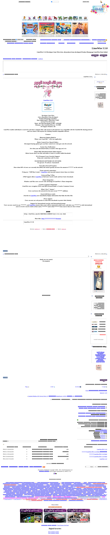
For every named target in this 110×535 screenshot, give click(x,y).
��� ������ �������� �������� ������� (75, 494)
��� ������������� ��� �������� (44, 487)
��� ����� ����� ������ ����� (82, 490)
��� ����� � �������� (20, 487)
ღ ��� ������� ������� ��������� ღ (35, 483)
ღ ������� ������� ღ (76, 500)
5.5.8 (106, 393)
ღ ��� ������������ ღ (78, 486)
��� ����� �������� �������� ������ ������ (50, 490)
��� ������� (55, 483)
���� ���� (23, 466)
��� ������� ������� (59, 486)
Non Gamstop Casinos (53, 531)
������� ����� (47, 43)
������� (102, 43)
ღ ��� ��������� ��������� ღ (47, 482)
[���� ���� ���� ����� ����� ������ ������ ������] (24, 20)
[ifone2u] (31, 522)
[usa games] (78, 522)
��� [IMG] (103, 432)
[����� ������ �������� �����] (70, 20)
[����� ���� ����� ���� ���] (60, 20)
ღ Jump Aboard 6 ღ (103, 499)
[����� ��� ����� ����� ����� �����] (39, 20)
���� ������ (30, 41)
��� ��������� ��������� (14, 486)
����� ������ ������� (22, 490)
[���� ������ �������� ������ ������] (80, 36)
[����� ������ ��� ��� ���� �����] (75, 20)
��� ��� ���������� (73, 488)
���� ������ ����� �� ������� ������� (100, 357)
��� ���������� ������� (41, 495)
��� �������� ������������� (38, 486)
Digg (26, 386)
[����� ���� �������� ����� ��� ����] (34, 20)
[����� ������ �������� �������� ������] (85, 20)
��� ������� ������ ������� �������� (70, 492)
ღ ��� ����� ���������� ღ (95, 485)
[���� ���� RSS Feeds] (44, 466)
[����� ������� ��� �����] (30, 36)
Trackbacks (102, 435)
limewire (102, 393)
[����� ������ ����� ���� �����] (65, 20)
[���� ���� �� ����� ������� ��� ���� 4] (29, 20)
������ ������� (99, 440)
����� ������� (30, 59)
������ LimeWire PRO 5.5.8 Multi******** (94, 451)
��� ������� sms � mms (99, 494)
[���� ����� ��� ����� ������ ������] (46, 36)
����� (61, 43)
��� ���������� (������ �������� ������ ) (70, 495)
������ (4, 466)
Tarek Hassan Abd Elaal (63, 525)
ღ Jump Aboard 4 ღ (8, 499)
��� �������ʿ (9, 39)
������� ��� (35, 466)
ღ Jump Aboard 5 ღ (17, 499)
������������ (86, 43)
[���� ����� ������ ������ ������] (63, 36)
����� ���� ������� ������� (55, 500)
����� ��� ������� (12, 59)
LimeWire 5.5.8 (48, 100)
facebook (77, 386)
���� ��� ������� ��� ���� (92, 408)
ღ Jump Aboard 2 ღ (93, 498)
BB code (104, 429)
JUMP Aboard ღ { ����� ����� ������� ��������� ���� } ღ (59, 498)
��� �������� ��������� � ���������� (66, 493)
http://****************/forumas (51, 218)
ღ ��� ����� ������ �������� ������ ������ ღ (57, 489)
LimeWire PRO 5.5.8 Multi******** (98, 454)
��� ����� (94, 1)
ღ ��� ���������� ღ (53, 485)
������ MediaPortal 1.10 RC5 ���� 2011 (62, 396)
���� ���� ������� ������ (20, 43)
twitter (52, 386)
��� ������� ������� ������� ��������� (32, 493)
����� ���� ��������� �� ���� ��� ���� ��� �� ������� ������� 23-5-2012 (100, 360)
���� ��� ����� (48, 525)
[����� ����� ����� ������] (44, 20)
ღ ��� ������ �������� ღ (82, 483)
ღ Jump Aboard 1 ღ (84, 498)
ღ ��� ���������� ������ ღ (71, 482)
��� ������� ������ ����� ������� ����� (40, 494)
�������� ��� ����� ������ (92, 413)
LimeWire (44, 172)
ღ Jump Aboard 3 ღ (103, 498)
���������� (101, 431)
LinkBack (40, 58)
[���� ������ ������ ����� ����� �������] (80, 20)
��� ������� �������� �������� (41, 492)
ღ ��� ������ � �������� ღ (93, 488)
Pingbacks (102, 436)
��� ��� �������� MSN (67, 487)
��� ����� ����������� (54, 488)
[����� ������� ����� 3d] (55, 20)
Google (104, 386)
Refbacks (103, 438)
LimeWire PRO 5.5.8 (102, 449)
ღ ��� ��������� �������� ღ (73, 485)
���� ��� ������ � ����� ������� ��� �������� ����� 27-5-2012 (100, 354)
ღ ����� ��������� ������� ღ (76, 39)
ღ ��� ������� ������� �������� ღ (30, 485)
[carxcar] (55, 522)
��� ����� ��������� (50, 39)
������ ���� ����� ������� (91, 406)
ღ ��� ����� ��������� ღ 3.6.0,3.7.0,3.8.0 (17, 495)
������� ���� (99, 39)
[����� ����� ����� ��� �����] (49, 20)
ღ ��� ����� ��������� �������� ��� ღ (20, 482)
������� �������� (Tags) (96, 390)
